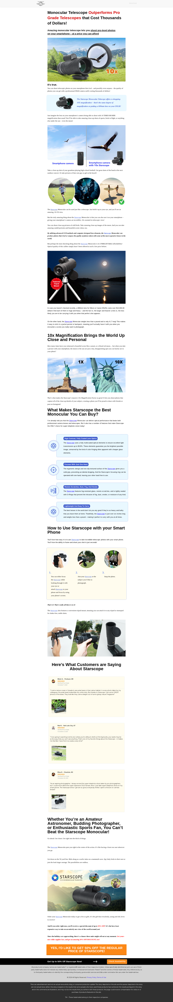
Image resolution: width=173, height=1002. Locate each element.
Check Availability (117, 961)
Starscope (54, 209)
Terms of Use (101, 977)
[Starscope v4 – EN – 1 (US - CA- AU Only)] (86, 59)
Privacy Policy (92, 977)
